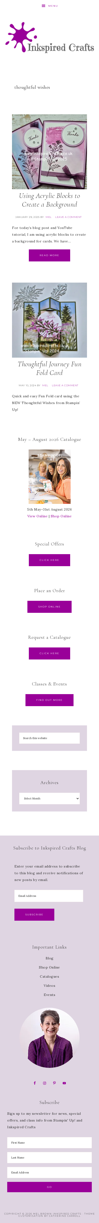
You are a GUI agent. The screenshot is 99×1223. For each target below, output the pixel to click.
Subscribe (34, 914)
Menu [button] (53, 5)
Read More (49, 255)
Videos (49, 985)
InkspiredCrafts (49, 37)
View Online (37, 516)
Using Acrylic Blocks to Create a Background (49, 200)
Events (49, 995)
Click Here (49, 560)
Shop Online (61, 516)
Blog (50, 958)
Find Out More (49, 700)
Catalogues (49, 976)
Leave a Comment (68, 217)
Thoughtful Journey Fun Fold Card (49, 368)
